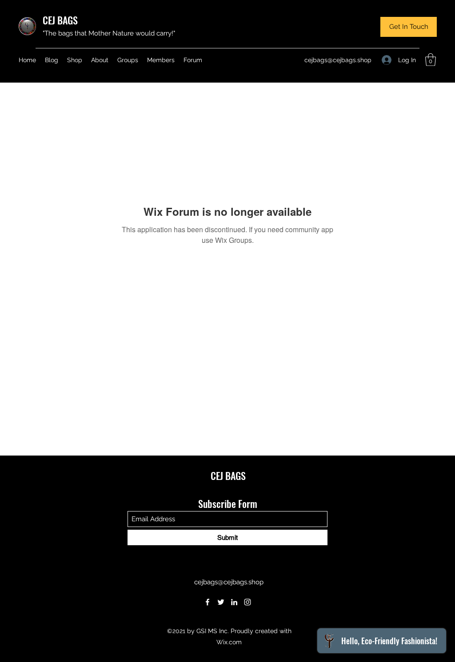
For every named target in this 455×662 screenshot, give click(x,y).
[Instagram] (247, 602)
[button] (408, 27)
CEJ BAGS (60, 20)
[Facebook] (207, 602)
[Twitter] (220, 602)
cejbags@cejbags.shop (337, 59)
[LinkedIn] (234, 602)
